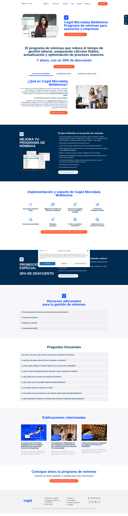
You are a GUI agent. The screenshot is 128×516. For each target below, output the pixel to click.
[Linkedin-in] (92, 502)
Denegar (64, 263)
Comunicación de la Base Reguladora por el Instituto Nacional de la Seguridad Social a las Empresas (32, 445)
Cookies (77, 508)
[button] (87, 251)
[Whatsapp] (98, 502)
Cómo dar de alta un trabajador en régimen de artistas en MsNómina (94, 444)
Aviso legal (61, 508)
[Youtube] (95, 502)
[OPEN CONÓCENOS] (59, 4)
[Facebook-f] (89, 502)
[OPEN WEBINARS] (90, 4)
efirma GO (39, 102)
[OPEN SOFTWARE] (48, 4)
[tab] (41, 74)
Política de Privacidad (70, 508)
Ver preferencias (80, 263)
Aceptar (47, 263)
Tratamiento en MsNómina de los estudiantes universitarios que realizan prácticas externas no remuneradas (64, 445)
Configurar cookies (84, 508)
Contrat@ (94, 138)
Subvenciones (93, 508)
